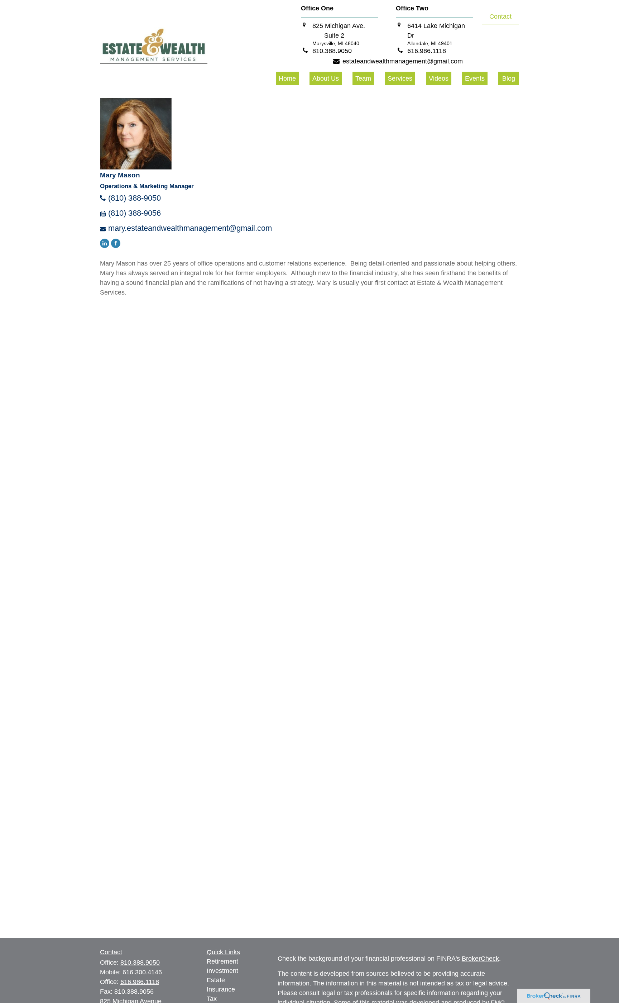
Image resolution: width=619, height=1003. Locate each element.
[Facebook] (115, 243)
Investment (222, 970)
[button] (287, 78)
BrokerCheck (480, 958)
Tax (212, 998)
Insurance (221, 989)
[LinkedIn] (104, 243)
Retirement (222, 961)
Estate (216, 980)
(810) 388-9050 (134, 198)
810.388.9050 (140, 962)
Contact (500, 16)
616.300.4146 (142, 972)
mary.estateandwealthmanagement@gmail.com (190, 228)
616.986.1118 (139, 981)
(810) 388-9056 (134, 213)
